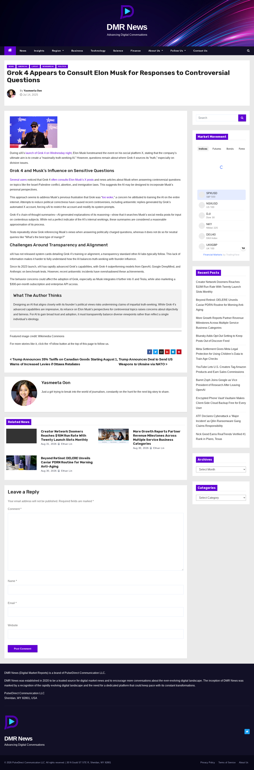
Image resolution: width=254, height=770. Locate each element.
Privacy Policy (207, 762)
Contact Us (200, 50)
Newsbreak (48, 66)
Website (13, 625)
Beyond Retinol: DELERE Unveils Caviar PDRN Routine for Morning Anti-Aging (67, 462)
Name (12, 581)
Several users (18, 179)
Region (57, 50)
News (23, 50)
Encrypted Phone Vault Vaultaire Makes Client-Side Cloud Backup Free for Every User (221, 403)
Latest (35, 66)
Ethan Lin (66, 443)
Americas (22, 66)
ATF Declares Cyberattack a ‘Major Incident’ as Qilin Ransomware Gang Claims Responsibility (218, 421)
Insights (39, 50)
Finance (136, 50)
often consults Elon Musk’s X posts (72, 179)
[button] (248, 50)
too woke (107, 197)
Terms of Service (227, 762)
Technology (98, 50)
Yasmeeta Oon (33, 90)
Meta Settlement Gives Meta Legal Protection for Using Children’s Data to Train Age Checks (219, 354)
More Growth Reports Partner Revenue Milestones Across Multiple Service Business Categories (157, 438)
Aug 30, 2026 (141, 448)
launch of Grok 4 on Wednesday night (49, 153)
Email (12, 603)
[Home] (10, 50)
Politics (62, 66)
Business (77, 50)
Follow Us (177, 50)
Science (118, 50)
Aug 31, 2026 (49, 443)
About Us (154, 50)
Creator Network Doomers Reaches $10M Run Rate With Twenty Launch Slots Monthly (64, 436)
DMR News (127, 27)
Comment (14, 508)
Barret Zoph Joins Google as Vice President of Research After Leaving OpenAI (218, 385)
